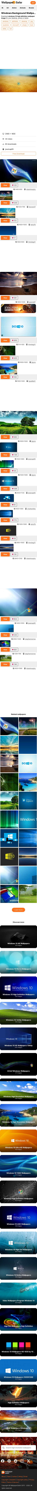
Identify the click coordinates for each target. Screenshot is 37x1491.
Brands (31, 8)
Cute (29, 1453)
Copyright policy (22, 1480)
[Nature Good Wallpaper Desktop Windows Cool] (28, 894)
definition (15, 21)
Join (33, 3)
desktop (24, 21)
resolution (6, 25)
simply (24, 25)
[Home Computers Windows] (28, 763)
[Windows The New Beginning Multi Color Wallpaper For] (9, 726)
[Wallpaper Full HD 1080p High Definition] (28, 875)
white (4, 29)
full (11, 29)
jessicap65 (9, 149)
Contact (14, 1476)
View (5, 185)
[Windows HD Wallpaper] (28, 819)
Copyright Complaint (8, 1480)
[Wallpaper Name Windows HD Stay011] (9, 857)
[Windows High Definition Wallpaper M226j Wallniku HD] (9, 838)
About (4, 1476)
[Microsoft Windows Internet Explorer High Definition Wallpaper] (28, 801)
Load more (18, 910)
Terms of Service (12, 1482)
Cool (25, 1453)
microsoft (16, 25)
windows (5, 21)
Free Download (18, 154)
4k (2, 8)
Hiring (21, 1476)
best (31, 25)
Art (8, 8)
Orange (12, 1455)
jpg (32, 21)
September (5, 1455)
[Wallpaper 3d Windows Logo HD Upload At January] (9, 894)
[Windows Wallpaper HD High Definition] (28, 857)
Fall (17, 1455)
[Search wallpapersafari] (3, 1447)
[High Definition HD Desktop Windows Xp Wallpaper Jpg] (28, 726)
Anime (14, 8)
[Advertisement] (18, 49)
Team (9, 1476)
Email (25, 1476)
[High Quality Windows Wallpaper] (9, 875)
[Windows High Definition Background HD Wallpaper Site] (28, 838)
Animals (23, 8)
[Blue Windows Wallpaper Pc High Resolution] (28, 745)
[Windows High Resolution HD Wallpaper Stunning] (28, 782)
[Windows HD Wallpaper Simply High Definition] (9, 819)
